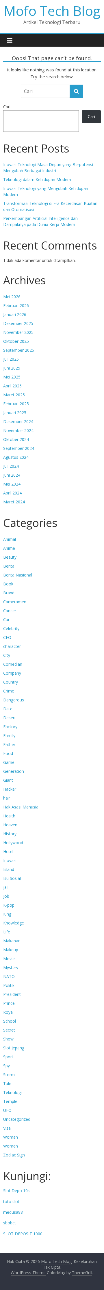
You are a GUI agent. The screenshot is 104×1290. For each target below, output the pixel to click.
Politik (8, 985)
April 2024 (12, 493)
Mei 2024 (12, 484)
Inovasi (9, 860)
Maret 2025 (14, 394)
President (12, 994)
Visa (7, 1128)
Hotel (8, 851)
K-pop (8, 905)
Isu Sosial (12, 878)
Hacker (9, 789)
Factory (10, 726)
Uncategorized (16, 1119)
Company (12, 673)
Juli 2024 (11, 466)
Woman (10, 1137)
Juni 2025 (11, 368)
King (7, 914)
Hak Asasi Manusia (20, 807)
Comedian (12, 664)
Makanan (12, 940)
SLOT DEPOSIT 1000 (22, 1233)
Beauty (9, 557)
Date (7, 708)
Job (6, 896)
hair (6, 798)
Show (8, 1039)
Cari (6, 106)
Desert (9, 717)
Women (10, 1146)
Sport (8, 1056)
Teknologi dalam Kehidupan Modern (37, 179)
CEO (7, 637)
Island (8, 869)
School (9, 1021)
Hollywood (13, 842)
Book (8, 584)
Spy (6, 1065)
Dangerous (13, 700)
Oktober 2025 (16, 341)
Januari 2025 (14, 412)
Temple (10, 1101)
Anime (9, 548)
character (12, 646)
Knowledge (13, 923)
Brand (8, 592)
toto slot (11, 1201)
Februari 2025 (16, 403)
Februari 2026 (16, 305)
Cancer (9, 610)
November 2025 (18, 332)
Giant (8, 780)
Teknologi (12, 1092)
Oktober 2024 (16, 439)
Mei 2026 (12, 296)
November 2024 (18, 430)
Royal (8, 1012)
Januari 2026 (14, 314)
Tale (7, 1083)
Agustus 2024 (16, 457)
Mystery (10, 967)
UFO (7, 1110)
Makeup (10, 949)
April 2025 (12, 386)
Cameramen (14, 601)
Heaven (10, 824)
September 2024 (18, 448)
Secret (9, 1030)
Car (6, 619)
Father (9, 744)
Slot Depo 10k (16, 1190)
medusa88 (13, 1212)
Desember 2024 (18, 421)
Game (8, 762)
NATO (9, 976)
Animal (9, 539)
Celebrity (11, 628)
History (9, 833)
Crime (8, 691)
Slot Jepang (13, 1048)
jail (5, 887)
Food (8, 753)
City (6, 655)
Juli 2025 (11, 359)
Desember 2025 (18, 323)
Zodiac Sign (14, 1155)
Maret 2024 (14, 502)
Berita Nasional (17, 575)
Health (9, 816)
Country (10, 682)
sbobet (9, 1223)
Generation (13, 771)
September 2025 (18, 350)
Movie (9, 958)
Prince (9, 1003)
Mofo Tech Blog (52, 11)
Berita (8, 566)
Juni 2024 (11, 475)
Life (6, 932)
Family (9, 735)
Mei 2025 (12, 377)
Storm (9, 1074)
